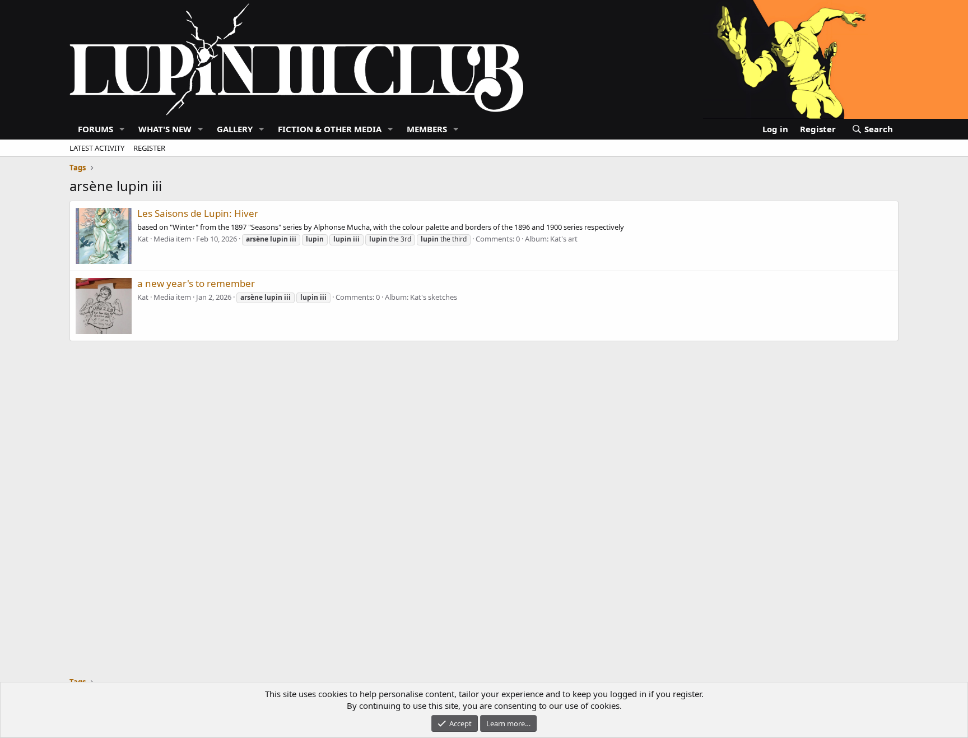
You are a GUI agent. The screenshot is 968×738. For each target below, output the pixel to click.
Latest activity (96, 148)
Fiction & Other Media (329, 128)
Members (427, 128)
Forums (95, 128)
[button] (122, 129)
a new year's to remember (196, 283)
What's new (165, 128)
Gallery (235, 128)
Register (149, 148)
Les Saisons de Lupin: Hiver (197, 213)
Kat (142, 239)
